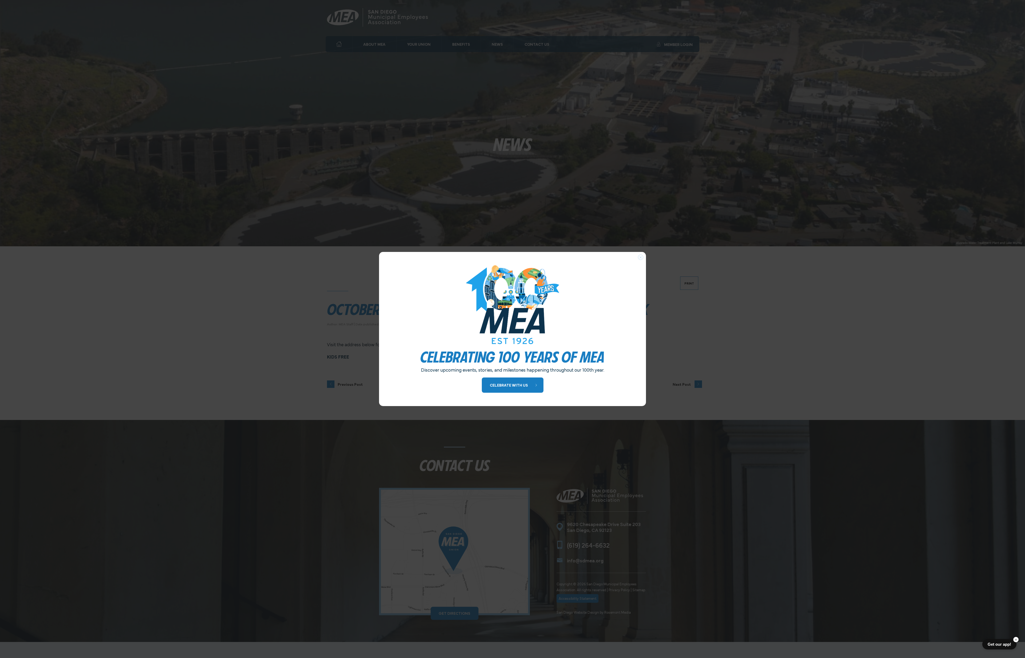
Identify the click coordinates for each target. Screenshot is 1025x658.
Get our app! (999, 644)
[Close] (640, 257)
